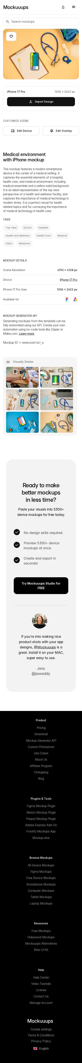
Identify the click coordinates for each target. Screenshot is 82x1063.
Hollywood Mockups (41, 937)
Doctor (27, 227)
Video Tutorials (41, 984)
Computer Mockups (41, 891)
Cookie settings (41, 1029)
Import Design (44, 101)
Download (41, 734)
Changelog (41, 772)
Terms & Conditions (41, 1035)
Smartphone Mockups (41, 884)
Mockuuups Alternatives (41, 943)
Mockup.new (41, 838)
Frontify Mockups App (41, 831)
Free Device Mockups (41, 878)
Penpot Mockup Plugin (41, 819)
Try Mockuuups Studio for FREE (41, 585)
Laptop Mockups (41, 903)
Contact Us (41, 996)
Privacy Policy (41, 1041)
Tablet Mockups (41, 897)
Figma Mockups (41, 871)
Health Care (44, 235)
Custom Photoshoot (41, 747)
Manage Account (41, 1003)
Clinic (9, 243)
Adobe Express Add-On (41, 825)
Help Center (41, 977)
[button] (63, 7)
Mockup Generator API (41, 740)
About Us (41, 759)
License (41, 990)
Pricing (41, 728)
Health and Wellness (18, 235)
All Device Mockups (41, 865)
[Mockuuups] (29, 7)
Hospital (43, 227)
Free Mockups (41, 931)
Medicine (24, 243)
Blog (41, 778)
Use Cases (41, 753)
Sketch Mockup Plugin (41, 812)
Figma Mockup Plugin (41, 806)
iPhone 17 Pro (68, 279)
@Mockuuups (45, 647)
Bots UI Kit (41, 950)
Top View (11, 227)
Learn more (26, 333)
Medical (62, 235)
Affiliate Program (41, 766)
